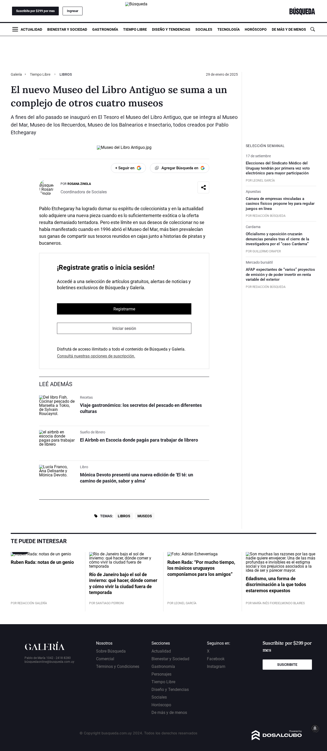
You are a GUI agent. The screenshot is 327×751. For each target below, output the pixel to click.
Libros (124, 516)
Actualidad (31, 29)
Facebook (216, 658)
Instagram (216, 666)
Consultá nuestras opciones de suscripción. (96, 356)
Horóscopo (256, 29)
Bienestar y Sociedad (67, 29)
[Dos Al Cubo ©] (277, 738)
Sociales (203, 29)
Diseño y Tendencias (171, 29)
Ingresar (72, 11)
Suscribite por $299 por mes (35, 11)
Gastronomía (105, 29)
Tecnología (228, 29)
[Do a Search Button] (312, 29)
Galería (17, 74)
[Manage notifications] (315, 728)
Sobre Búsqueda (111, 651)
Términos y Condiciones (117, 666)
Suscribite (287, 665)
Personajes (161, 674)
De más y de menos (289, 29)
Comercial (105, 658)
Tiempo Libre (135, 29)
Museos (144, 516)
